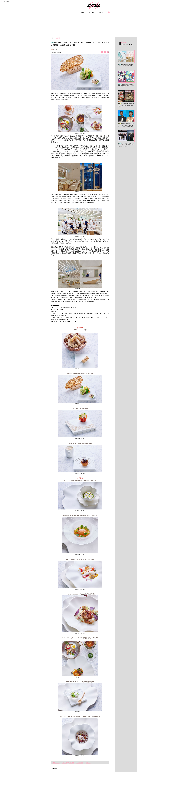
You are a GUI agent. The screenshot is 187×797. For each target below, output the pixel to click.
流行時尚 (91, 12)
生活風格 (101, 12)
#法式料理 (64, 762)
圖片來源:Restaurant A (80, 191)
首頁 (52, 38)
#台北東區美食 (79, 762)
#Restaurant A (56, 762)
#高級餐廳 (71, 762)
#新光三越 (88, 762)
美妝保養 (82, 12)
